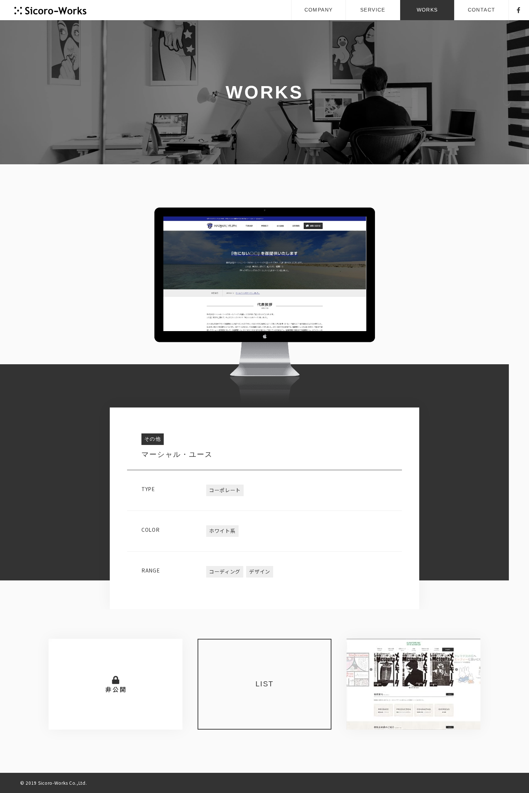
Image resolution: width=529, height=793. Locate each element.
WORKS (427, 10)
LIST (264, 684)
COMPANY (318, 10)
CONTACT (482, 10)
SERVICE (372, 10)
